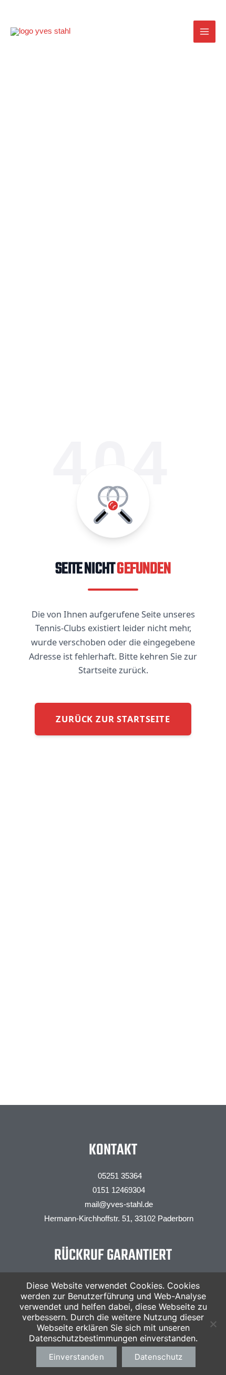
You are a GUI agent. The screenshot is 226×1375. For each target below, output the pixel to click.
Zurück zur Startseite (113, 719)
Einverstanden (76, 1357)
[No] (213, 1324)
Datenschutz (159, 1357)
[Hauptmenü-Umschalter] (204, 32)
